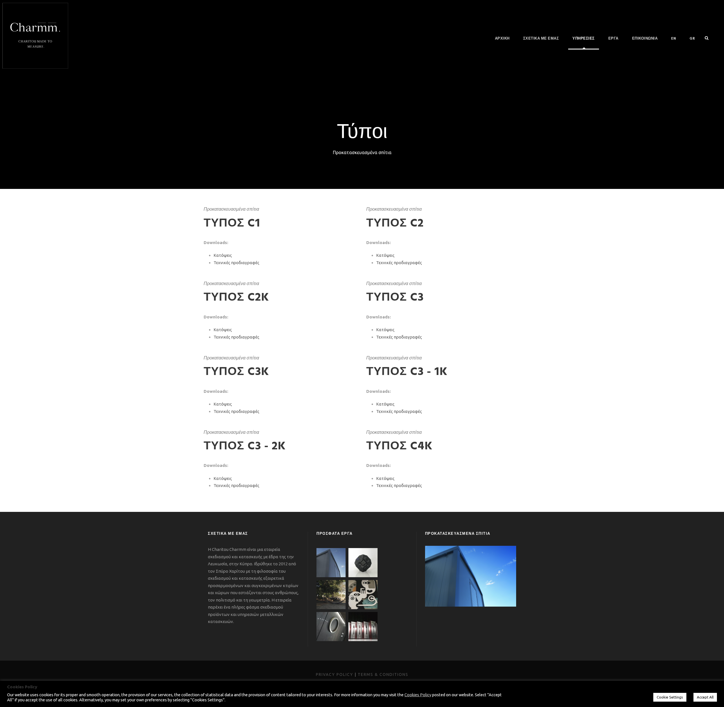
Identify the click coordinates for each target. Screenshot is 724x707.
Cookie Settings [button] (670, 697)
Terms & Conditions (383, 674)
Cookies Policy (417, 694)
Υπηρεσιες (583, 39)
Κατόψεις (223, 255)
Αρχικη (502, 39)
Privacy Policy (334, 674)
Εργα (613, 39)
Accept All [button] (705, 697)
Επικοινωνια (645, 39)
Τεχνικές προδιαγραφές (236, 262)
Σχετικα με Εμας (541, 39)
